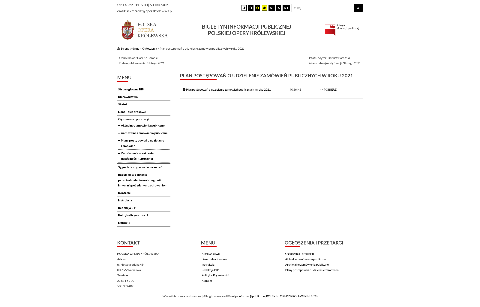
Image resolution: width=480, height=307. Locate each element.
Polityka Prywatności (133, 215)
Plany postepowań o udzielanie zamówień (312, 270)
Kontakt (124, 222)
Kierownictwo (128, 96)
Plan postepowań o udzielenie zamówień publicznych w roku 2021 (228, 89)
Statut (122, 104)
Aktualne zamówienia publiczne (143, 125)
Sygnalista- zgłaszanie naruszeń (140, 167)
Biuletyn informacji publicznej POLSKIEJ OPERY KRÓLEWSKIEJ (268, 296)
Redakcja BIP (127, 207)
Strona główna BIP (131, 89)
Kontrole (124, 192)
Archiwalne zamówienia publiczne (144, 133)
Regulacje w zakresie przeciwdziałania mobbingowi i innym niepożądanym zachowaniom (142, 180)
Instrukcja (125, 200)
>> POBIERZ (328, 89)
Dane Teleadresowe (132, 111)
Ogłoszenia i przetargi (133, 119)
